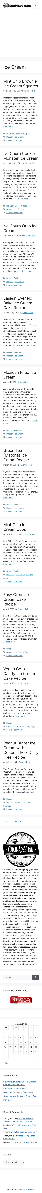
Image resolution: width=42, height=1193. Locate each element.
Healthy (18, 802)
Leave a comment (14, 140)
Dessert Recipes (13, 278)
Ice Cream (19, 137)
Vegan (33, 726)
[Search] (35, 977)
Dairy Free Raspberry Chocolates (18, 1092)
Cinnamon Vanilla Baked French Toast (20, 1096)
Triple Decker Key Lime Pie (25, 1142)
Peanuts (7, 806)
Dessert (9, 137)
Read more (8, 126)
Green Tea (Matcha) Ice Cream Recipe (16, 455)
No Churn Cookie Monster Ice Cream (20, 156)
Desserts (10, 574)
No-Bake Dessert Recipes (18, 133)
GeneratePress (29, 1189)
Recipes (9, 649)
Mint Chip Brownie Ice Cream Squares (20, 83)
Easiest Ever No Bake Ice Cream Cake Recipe (17, 303)
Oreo (27, 652)
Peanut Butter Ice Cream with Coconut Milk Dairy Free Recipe (20, 750)
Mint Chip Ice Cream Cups (15, 527)
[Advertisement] (21, 36)
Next (18, 821)
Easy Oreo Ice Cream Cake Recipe (16, 599)
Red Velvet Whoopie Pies (14, 1088)
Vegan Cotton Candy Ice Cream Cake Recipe (19, 673)
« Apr (5, 1063)
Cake (8, 726)
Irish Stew (7, 1100)
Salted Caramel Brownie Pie (26, 1132)
